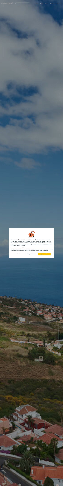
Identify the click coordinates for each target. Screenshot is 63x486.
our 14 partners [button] (25, 239)
